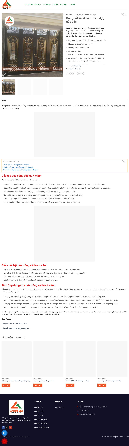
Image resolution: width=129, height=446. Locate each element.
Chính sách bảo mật (108, 436)
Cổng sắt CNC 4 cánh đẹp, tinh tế (14, 324)
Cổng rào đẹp (90, 15)
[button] (4, 75)
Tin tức (55, 4)
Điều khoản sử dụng (122, 436)
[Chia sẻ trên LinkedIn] (82, 73)
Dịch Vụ (37, 4)
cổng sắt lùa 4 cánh (75, 69)
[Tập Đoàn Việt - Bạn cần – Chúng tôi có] (12, 4)
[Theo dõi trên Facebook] (3, 427)
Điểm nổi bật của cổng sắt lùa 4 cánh (18, 167)
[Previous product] (126, 14)
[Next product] (122, 14)
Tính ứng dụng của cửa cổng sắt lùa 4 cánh (21, 170)
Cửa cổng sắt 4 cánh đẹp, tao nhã (109, 381)
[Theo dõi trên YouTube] (10, 427)
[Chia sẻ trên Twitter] (71, 73)
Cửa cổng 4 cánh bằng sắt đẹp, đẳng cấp (16, 381)
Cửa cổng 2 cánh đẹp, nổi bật (43, 381)
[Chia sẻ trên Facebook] (68, 73)
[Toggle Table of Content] (123, 162)
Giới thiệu (63, 4)
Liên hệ (72, 4)
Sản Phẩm (46, 4)
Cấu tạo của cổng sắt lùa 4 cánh (16, 165)
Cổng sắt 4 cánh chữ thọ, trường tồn (15, 328)
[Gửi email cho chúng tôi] (7, 427)
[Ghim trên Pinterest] (78, 73)
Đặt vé (6, 385)
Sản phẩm (79, 15)
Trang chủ (29, 4)
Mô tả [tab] (4, 101)
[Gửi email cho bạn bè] (75, 73)
